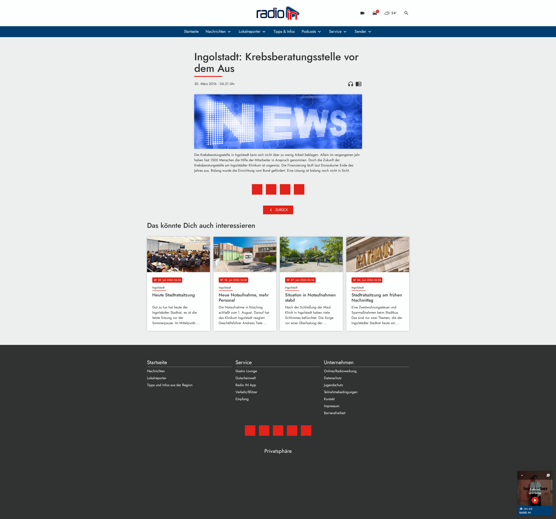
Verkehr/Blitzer (246, 391)
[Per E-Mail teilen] (299, 189)
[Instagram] (169, 13)
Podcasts (309, 31)
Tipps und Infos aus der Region (169, 385)
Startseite (191, 31)
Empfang (242, 398)
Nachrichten (216, 31)
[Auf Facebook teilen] (257, 189)
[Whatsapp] (177, 13)
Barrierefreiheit (334, 412)
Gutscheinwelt (246, 378)
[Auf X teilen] (271, 189)
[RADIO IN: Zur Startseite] (278, 13)
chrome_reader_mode (358, 84)
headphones (351, 84)
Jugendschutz (333, 385)
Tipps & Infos (284, 31)
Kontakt (329, 398)
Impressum (331, 405)
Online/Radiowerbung (340, 371)
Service (335, 31)
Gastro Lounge (246, 371)
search (406, 13)
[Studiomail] (151, 13)
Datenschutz (332, 378)
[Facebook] (160, 13)
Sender (360, 31)
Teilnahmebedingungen (340, 391)
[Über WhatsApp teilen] (285, 189)
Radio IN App (246, 385)
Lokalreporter (249, 31)
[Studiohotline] (186, 13)
